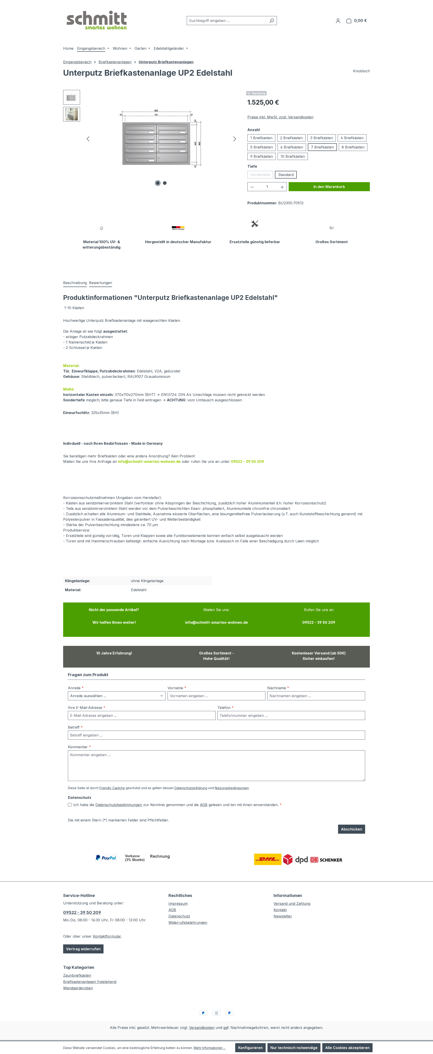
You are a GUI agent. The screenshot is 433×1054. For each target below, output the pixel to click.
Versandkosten (201, 1027)
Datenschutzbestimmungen (118, 804)
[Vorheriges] (88, 138)
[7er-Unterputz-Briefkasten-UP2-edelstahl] (161, 138)
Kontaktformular (107, 936)
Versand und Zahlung (292, 903)
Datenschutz (179, 916)
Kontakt (280, 910)
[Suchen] (271, 20)
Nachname (278, 688)
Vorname (177, 688)
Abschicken (351, 829)
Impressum (178, 903)
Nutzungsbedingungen (232, 788)
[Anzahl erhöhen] (282, 186)
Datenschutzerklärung (191, 788)
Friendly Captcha (112, 788)
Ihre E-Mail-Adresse (86, 707)
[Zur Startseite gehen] (97, 20)
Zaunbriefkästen (77, 975)
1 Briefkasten (261, 138)
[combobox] (227, 20)
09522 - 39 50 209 (82, 912)
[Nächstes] (234, 138)
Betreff (75, 727)
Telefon (225, 707)
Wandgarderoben (78, 988)
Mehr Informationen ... (210, 1048)
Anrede (76, 688)
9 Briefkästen (261, 156)
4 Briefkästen (352, 138)
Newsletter (283, 916)
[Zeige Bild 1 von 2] (158, 183)
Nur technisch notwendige (294, 1047)
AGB (203, 804)
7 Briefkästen (322, 147)
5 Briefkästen (261, 147)
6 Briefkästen (292, 147)
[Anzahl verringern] (252, 186)
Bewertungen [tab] (100, 282)
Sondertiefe (261, 175)
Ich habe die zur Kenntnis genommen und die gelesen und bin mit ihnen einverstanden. (177, 804)
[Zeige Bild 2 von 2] (165, 183)
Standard (286, 174)
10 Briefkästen (293, 156)
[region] (151, 138)
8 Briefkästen (353, 147)
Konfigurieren (250, 1047)
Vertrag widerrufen (83, 949)
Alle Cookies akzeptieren (347, 1047)
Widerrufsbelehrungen (187, 922)
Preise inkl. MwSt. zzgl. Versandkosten (280, 117)
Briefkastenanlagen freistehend (89, 981)
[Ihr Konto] (338, 20)
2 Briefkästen (291, 138)
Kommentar (79, 747)
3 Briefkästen (321, 138)
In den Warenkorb (329, 186)
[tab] (75, 283)
